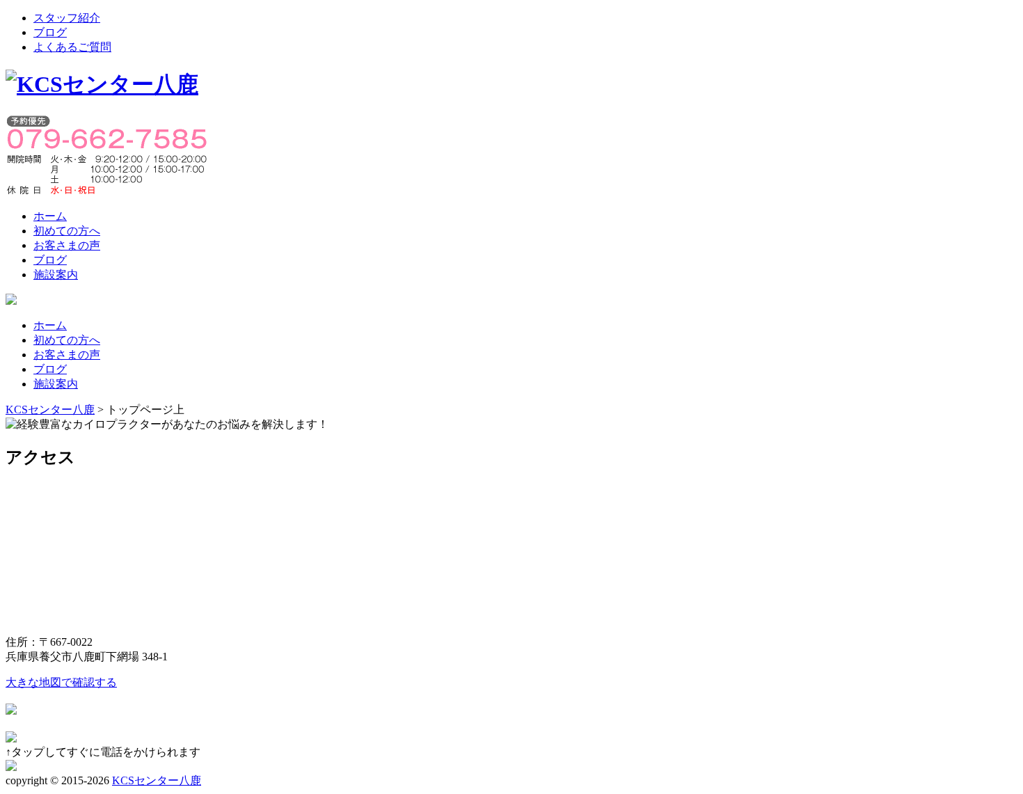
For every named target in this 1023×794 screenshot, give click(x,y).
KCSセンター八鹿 (156, 780)
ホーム (50, 216)
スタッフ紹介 (66, 18)
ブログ (50, 32)
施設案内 (55, 274)
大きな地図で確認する (61, 682)
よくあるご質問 (72, 47)
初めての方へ (66, 231)
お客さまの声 (66, 245)
